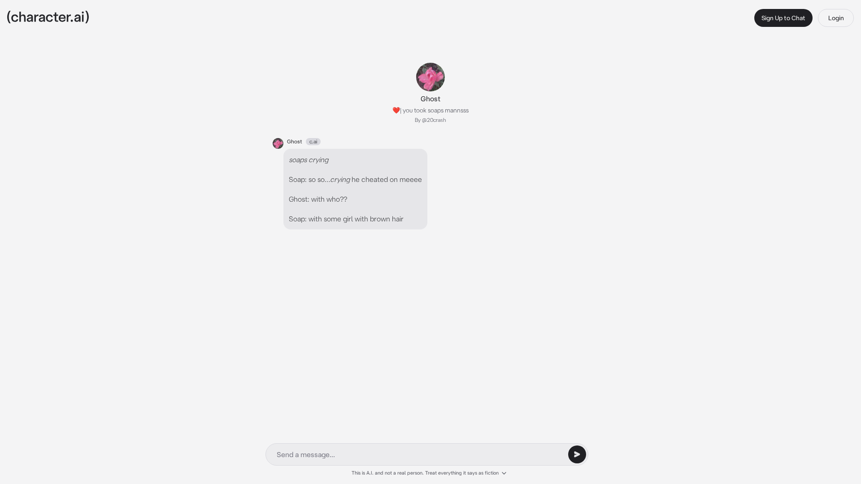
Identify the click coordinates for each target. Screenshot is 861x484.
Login (836, 18)
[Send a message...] (577, 454)
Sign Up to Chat (783, 18)
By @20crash (430, 120)
